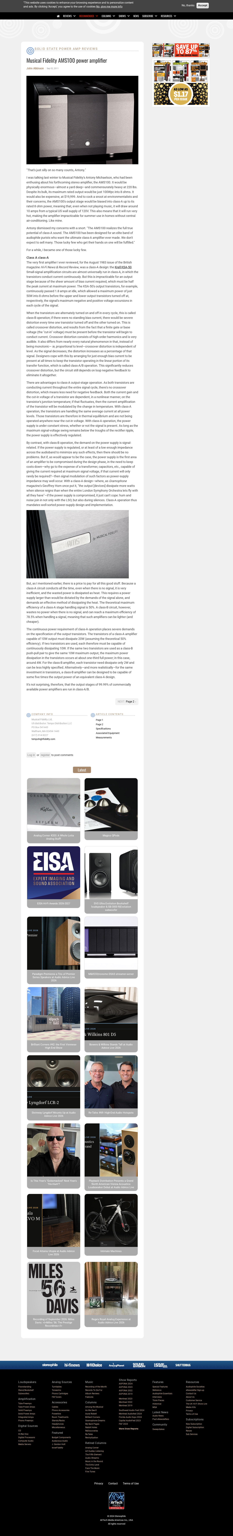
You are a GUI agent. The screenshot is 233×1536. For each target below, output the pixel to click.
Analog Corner (92, 1448)
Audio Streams (92, 1458)
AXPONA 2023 (126, 1387)
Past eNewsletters (160, 1419)
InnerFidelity (57, 1448)
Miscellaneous (58, 1427)
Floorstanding (24, 1387)
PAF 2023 (123, 1424)
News (136, 16)
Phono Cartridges (60, 1393)
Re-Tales (89, 1434)
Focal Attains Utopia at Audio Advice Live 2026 (54, 1253)
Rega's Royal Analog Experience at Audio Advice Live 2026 (111, 1321)
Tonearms (56, 1390)
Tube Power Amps (26, 1407)
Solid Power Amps (26, 1414)
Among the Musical (94, 1407)
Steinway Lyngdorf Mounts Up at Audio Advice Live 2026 (54, 1114)
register (45, 755)
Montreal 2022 (125, 1402)
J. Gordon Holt (58, 1444)
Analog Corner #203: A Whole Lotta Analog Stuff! (54, 837)
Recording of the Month (96, 1387)
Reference (156, 1390)
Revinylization (91, 1437)
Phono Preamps (25, 1420)
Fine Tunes (90, 1471)
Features (89, 1397)
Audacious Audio (60, 1441)
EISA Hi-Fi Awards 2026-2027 (53, 903)
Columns (106, 16)
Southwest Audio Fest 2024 (131, 1410)
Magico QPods (111, 835)
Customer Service (194, 1400)
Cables (55, 1407)
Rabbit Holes (91, 1427)
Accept (202, 5)
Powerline (56, 1414)
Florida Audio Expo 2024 (130, 1417)
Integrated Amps (26, 1417)
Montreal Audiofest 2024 (130, 1414)
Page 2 (130, 701)
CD (19, 1430)
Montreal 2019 (125, 1405)
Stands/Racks (58, 1420)
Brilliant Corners (92, 1417)
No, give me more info (109, 6)
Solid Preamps (25, 1410)
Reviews (67, 16)
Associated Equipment (108, 733)
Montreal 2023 (125, 1399)
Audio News (158, 1416)
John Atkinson (35, 68)
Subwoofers (23, 1393)
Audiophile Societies (195, 1387)
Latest (82, 770)
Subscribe (147, 16)
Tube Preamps (25, 1403)
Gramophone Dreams (95, 1420)
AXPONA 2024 (126, 1383)
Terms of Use (192, 1414)
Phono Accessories (60, 1410)
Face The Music (92, 1468)
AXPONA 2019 (126, 1394)
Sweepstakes (158, 1429)
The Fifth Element (93, 1454)
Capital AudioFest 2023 (130, 1420)
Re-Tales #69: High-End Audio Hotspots (111, 1112)
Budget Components (61, 1437)
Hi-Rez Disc (23, 1434)
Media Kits (191, 1407)
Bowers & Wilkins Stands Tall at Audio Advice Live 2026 (111, 1046)
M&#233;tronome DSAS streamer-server (111, 974)
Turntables (57, 1387)
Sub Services (192, 1434)
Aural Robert (91, 1414)
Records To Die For (93, 1390)
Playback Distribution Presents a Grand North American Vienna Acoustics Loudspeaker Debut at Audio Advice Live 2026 (111, 1185)
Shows (122, 16)
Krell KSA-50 (123, 267)
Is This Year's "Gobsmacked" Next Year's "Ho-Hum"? (54, 1182)
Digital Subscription (195, 1427)
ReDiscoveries (91, 1431)
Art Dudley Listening (94, 1451)
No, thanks (188, 5)
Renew (189, 1431)
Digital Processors (26, 1437)
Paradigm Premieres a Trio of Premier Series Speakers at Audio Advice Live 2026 (53, 977)
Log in (31, 755)
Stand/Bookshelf (26, 1390)
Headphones (58, 1424)
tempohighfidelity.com (43, 739)
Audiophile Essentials (162, 1393)
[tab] (82, 770)
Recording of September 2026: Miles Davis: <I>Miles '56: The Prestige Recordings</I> (53, 1322)
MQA (154, 1407)
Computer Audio (25, 1441)
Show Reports (128, 1380)
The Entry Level (92, 1465)
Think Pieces (158, 1400)
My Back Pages (92, 1424)
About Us (190, 1397)
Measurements (104, 737)
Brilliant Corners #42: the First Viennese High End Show (53, 1046)
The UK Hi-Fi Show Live (196, 1404)
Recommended (86, 16)
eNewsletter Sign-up (195, 1390)
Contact (113, 1483)
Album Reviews (92, 1393)
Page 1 (99, 720)
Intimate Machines (111, 1251)
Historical (156, 1404)
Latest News (160, 1412)
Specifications (103, 728)
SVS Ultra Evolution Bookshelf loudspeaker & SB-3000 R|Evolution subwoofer (111, 907)
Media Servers (24, 1444)
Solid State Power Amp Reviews (66, 49)
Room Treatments (60, 1417)
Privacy (189, 1410)
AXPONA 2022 (126, 1390)
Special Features (160, 1387)
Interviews (157, 1397)
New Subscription (194, 1424)
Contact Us (191, 1393)
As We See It (91, 1410)
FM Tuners (56, 1397)
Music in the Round (94, 1461)
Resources (166, 16)
